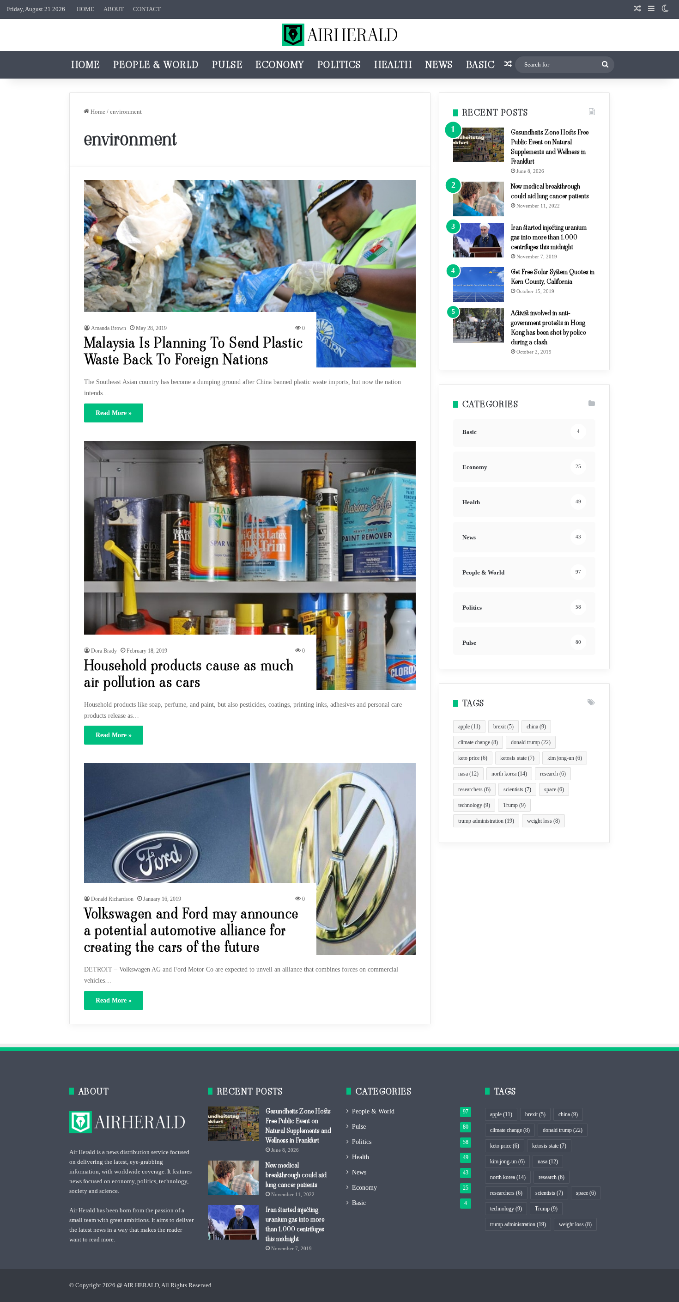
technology (474, 805)
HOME (85, 9)
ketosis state (517, 758)
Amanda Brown (108, 328)
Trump (514, 805)
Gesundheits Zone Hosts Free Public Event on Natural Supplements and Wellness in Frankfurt (549, 147)
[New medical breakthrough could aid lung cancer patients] (478, 199)
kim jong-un (564, 758)
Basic (480, 64)
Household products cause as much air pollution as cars (189, 673)
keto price (472, 758)
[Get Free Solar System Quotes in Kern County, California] (478, 284)
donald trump (531, 742)
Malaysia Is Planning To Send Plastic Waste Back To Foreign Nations (193, 351)
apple (469, 726)
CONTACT (147, 9)
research (553, 773)
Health (393, 64)
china (536, 726)
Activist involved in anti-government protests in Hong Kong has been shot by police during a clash (548, 327)
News (439, 64)
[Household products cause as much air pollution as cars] (250, 565)
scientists (517, 789)
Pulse (227, 64)
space (554, 789)
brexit (503, 726)
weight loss (543, 821)
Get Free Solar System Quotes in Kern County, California (552, 276)
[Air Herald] (339, 35)
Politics (339, 64)
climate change (478, 742)
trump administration (486, 821)
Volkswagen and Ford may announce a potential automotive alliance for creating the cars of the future (191, 930)
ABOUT (113, 9)
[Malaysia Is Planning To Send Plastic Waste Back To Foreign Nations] (250, 273)
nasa (468, 773)
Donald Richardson (112, 899)
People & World (156, 64)
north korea (509, 773)
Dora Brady (104, 651)
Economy (279, 64)
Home (85, 64)
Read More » (114, 413)
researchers (474, 789)
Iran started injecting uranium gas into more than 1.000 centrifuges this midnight (549, 237)
